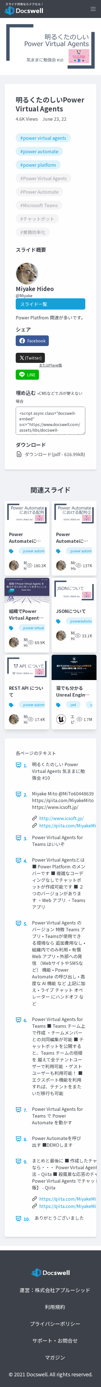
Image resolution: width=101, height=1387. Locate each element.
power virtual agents (39, 627)
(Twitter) (33, 358)
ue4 (73, 704)
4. (25, 860)
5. (25, 923)
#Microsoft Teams (39, 205)
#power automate (39, 151)
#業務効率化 (32, 232)
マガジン (55, 1357)
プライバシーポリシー (55, 1323)
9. (25, 1161)
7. (25, 1110)
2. (25, 794)
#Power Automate (39, 191)
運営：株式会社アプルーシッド (55, 1290)
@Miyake (24, 295)
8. (25, 1139)
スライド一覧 (33, 304)
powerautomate (83, 621)
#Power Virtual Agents (43, 178)
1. (25, 765)
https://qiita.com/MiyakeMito (70, 825)
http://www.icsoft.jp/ (61, 818)
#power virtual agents (43, 137)
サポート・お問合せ (55, 1340)
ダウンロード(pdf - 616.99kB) (55, 454)
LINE (31, 374)
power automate (36, 550)
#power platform (38, 164)
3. (25, 838)
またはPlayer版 (50, 365)
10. (27, 1219)
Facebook (36, 341)
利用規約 (55, 1306)
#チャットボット (37, 218)
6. (25, 1020)
